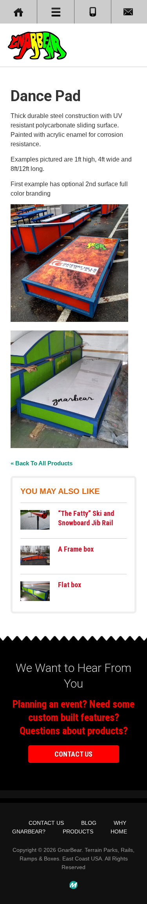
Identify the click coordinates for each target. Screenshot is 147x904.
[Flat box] (35, 598)
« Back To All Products (42, 463)
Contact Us (73, 754)
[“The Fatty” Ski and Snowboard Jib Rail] (35, 527)
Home (119, 831)
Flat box (69, 585)
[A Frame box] (35, 563)
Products (78, 831)
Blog (88, 823)
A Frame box (76, 549)
